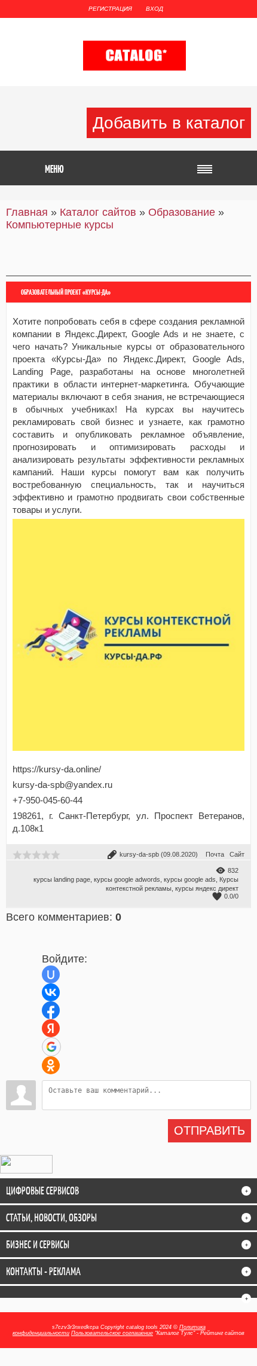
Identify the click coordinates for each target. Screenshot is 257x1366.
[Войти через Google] (51, 1046)
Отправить (209, 1130)
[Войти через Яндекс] (51, 1028)
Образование (181, 212)
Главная (27, 212)
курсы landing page (61, 879)
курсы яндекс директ (206, 888)
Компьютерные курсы (60, 225)
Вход (154, 8)
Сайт (237, 854)
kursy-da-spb (139, 854)
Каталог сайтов (98, 212)
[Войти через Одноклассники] (51, 1065)
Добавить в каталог (169, 123)
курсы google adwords (127, 879)
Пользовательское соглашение (112, 1333)
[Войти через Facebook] (51, 1010)
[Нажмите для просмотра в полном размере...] (128, 753)
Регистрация (110, 8)
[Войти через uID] (51, 974)
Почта (215, 854)
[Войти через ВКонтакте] (51, 992)
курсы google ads (190, 879)
